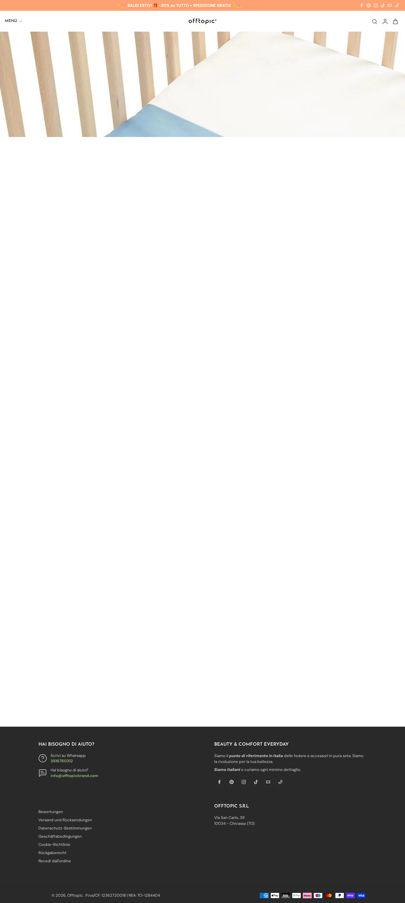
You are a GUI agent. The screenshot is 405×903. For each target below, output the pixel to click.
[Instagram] (375, 5)
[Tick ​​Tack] (382, 5)
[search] (374, 21)
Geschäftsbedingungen (60, 836)
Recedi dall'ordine (54, 861)
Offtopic (75, 895)
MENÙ (11, 21)
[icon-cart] (395, 21)
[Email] (389, 5)
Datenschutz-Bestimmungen (65, 828)
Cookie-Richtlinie (54, 844)
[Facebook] (361, 5)
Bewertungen (50, 811)
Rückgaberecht (52, 852)
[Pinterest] (368, 5)
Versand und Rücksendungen (65, 819)
